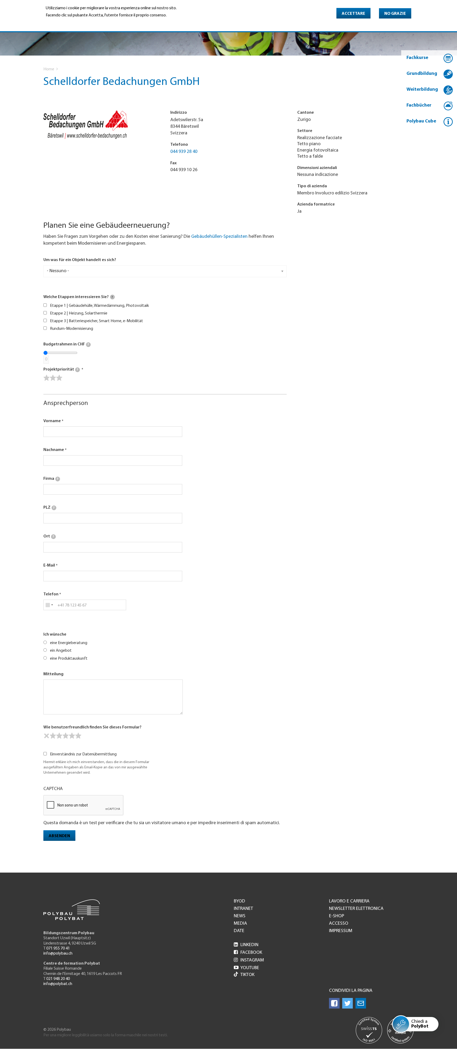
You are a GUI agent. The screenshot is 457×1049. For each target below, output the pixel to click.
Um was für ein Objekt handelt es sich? (79, 260)
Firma (50, 479)
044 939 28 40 (183, 151)
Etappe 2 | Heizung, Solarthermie (78, 313)
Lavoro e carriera (349, 901)
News (239, 916)
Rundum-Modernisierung (71, 329)
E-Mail (49, 565)
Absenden (59, 836)
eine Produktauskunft (69, 658)
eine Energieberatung (68, 643)
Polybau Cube (421, 121)
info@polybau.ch (57, 953)
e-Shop (336, 916)
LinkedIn (246, 945)
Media (240, 923)
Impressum (340, 931)
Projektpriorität (60, 369)
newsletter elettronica (356, 908)
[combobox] (49, 605)
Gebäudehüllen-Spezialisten (219, 236)
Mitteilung (53, 674)
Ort (48, 536)
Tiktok (247, 975)
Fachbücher (418, 105)
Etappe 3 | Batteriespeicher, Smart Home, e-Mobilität (96, 321)
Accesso (338, 923)
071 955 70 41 (58, 948)
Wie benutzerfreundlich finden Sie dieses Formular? (92, 727)
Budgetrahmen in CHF (66, 344)
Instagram (249, 960)
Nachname (53, 450)
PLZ (48, 507)
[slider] (52, 378)
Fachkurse (417, 58)
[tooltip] (112, 297)
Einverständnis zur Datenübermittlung (83, 754)
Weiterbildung (422, 89)
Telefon (50, 594)
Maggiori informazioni (68, 22)
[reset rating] (46, 736)
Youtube (246, 968)
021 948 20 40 (58, 979)
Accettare (353, 14)
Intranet (243, 908)
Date (239, 931)
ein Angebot (61, 651)
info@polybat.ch (57, 984)
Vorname (52, 421)
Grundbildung (421, 73)
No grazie (395, 14)
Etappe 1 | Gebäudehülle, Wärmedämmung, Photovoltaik (99, 306)
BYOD (239, 901)
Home (48, 69)
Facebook (248, 952)
